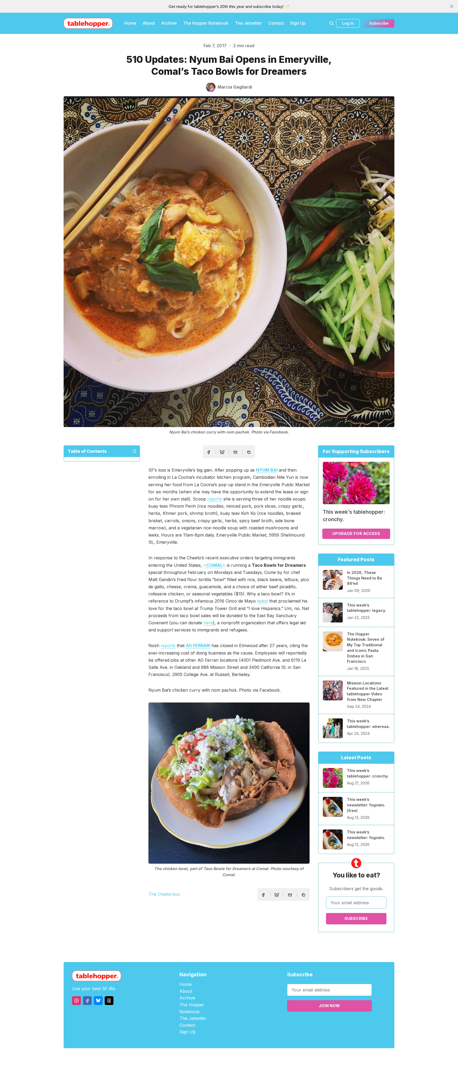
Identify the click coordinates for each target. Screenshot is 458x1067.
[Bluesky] (98, 1000)
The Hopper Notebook (205, 23)
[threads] (109, 1000)
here (208, 622)
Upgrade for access (356, 533)
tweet (262, 601)
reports (214, 499)
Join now (329, 1005)
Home (130, 23)
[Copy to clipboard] (249, 452)
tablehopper (197, 1057)
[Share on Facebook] (208, 452)
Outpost (257, 1057)
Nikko (279, 1057)
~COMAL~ (214, 565)
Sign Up (298, 23)
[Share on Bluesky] (222, 452)
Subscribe (379, 23)
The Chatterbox (164, 894)
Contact (276, 23)
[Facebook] (87, 1000)
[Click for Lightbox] (229, 783)
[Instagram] (76, 1000)
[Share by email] (235, 452)
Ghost (242, 1057)
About (149, 23)
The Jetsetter (248, 23)
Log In (348, 23)
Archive (169, 23)
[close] (451, 6)
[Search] (331, 23)
